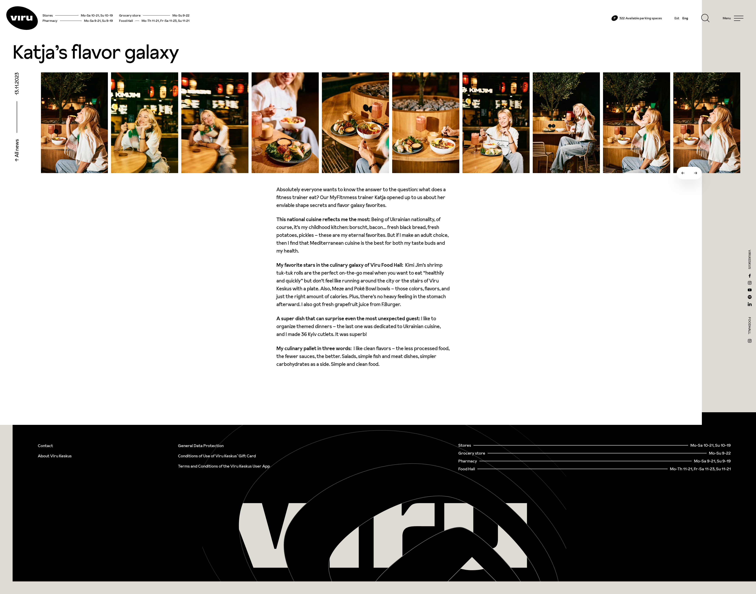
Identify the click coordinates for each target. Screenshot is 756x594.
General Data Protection (201, 445)
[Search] (705, 18)
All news (17, 148)
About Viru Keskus (55, 456)
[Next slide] (695, 173)
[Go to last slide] (683, 173)
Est (676, 18)
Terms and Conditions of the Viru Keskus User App (224, 466)
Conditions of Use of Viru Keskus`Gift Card (217, 456)
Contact (45, 445)
